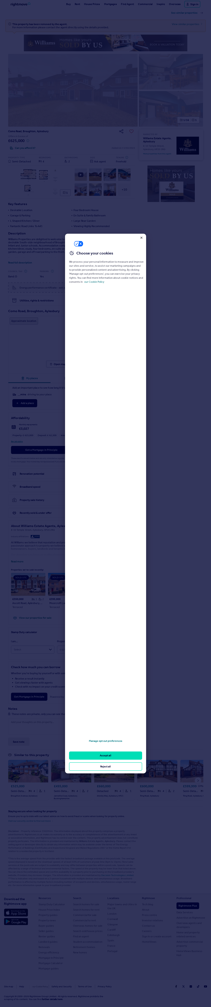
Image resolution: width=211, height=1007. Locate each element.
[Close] (141, 237)
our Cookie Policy (94, 281)
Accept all (105, 755)
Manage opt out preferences (105, 741)
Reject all (105, 766)
